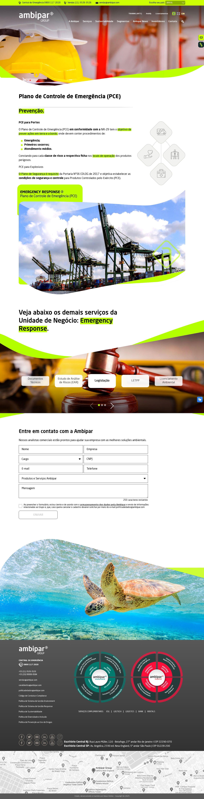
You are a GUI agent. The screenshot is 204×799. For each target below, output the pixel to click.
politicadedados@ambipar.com (31, 691)
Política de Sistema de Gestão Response (36, 706)
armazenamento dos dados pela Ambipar (103, 505)
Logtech (117, 712)
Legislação (102, 380)
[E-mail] (37, 738)
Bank (140, 712)
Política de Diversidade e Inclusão (33, 717)
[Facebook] (22, 738)
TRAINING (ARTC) (135, 14)
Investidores (158, 21)
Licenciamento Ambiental (168, 381)
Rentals (151, 712)
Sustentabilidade (104, 21)
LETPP (135, 380)
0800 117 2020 (31, 665)
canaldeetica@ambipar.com (30, 685)
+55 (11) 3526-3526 (27, 672)
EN (178, 13)
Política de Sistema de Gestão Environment (37, 701)
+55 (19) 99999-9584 (28, 674)
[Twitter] (30, 738)
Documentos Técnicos (35, 381)
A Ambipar (74, 21)
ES (183, 13)
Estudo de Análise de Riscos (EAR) (69, 381)
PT (173, 13)
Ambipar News (140, 21)
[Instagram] (60, 738)
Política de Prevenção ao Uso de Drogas (35, 722)
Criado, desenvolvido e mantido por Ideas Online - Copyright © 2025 (102, 796)
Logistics (130, 712)
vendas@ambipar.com (28, 680)
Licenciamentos (162, 14)
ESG (107, 712)
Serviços (87, 21)
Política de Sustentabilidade (30, 712)
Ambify (148, 14)
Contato (172, 21)
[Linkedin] (45, 738)
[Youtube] (52, 738)
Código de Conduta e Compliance (33, 696)
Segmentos (123, 21)
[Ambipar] (36, 17)
